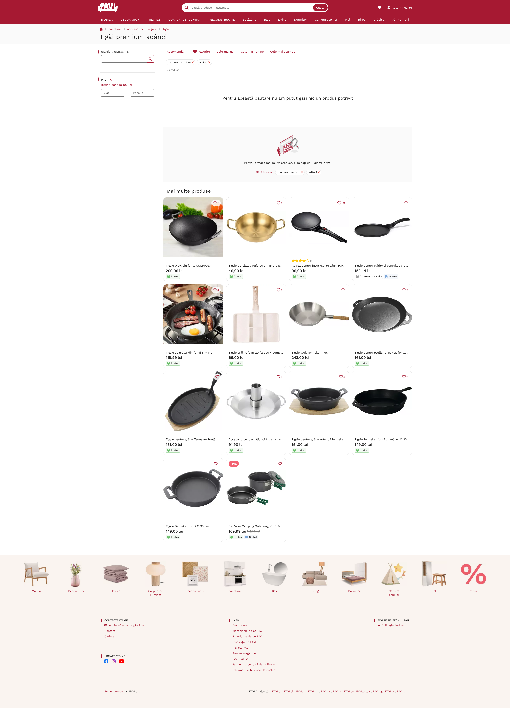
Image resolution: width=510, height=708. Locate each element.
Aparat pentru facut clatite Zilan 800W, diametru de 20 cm (333, 265)
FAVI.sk (289, 691)
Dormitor (354, 591)
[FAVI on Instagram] (114, 661)
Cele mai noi (225, 51)
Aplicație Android (393, 625)
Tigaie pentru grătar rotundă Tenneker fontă (322, 439)
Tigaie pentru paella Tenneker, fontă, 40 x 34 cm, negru (393, 352)
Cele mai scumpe (282, 51)
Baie (275, 591)
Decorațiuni (76, 591)
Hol (434, 591)
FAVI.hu (313, 691)
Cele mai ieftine (252, 51)
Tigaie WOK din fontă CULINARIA (188, 265)
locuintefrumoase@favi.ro (126, 625)
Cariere (109, 636)
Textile (116, 591)
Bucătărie (115, 29)
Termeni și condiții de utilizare (254, 664)
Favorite (204, 51)
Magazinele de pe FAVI (248, 630)
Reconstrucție (195, 591)
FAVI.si (401, 691)
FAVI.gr (390, 691)
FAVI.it (337, 691)
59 (343, 203)
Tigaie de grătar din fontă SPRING (189, 352)
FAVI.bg (378, 691)
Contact (109, 630)
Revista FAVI (241, 647)
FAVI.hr (326, 691)
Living (315, 591)
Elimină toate (264, 172)
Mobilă (36, 591)
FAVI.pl (301, 691)
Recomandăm (176, 51)
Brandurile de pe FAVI (248, 636)
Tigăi (166, 29)
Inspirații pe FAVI (244, 642)
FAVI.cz (277, 691)
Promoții (473, 591)
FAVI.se (349, 691)
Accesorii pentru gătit (142, 29)
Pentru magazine (244, 653)
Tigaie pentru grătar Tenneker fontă (190, 439)
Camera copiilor (394, 592)
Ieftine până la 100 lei (116, 85)
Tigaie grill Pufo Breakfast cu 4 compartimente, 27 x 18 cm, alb (273, 352)
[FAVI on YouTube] (121, 661)
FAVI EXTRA (240, 658)
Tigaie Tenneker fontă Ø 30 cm (187, 526)
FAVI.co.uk (363, 691)
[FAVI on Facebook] (106, 661)
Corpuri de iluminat (155, 592)
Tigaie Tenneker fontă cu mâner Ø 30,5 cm (384, 439)
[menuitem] (107, 19)
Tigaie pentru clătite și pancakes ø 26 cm (383, 265)
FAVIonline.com (114, 691)
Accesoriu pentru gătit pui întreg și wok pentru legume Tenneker (274, 439)
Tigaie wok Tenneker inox (310, 352)
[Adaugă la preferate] (406, 203)
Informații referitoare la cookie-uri (256, 670)
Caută (320, 7)
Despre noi (240, 625)
